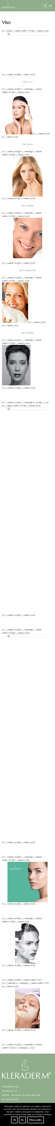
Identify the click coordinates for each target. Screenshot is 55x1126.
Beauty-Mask (27, 1037)
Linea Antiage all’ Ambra (27, 622)
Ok (14, 1120)
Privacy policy (35, 1120)
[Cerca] (51, 6)
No (22, 1120)
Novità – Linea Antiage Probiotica (27, 911)
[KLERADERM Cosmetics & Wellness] (8, 5)
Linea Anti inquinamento (27, 972)
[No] (51, 1114)
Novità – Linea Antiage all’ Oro (27, 849)
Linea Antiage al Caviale (27, 395)
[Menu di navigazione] (45, 5)
